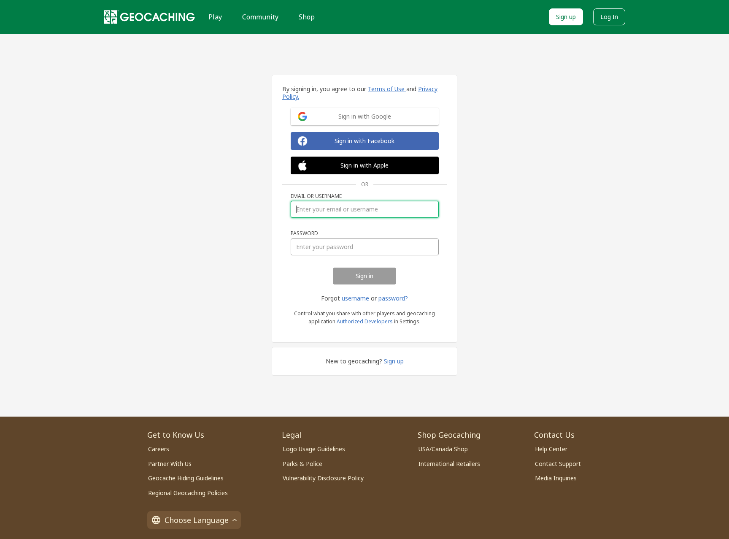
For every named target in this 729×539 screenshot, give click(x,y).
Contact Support (558, 464)
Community (260, 17)
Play (215, 17)
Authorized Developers (365, 321)
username (355, 298)
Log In (609, 17)
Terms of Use (387, 89)
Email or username (316, 196)
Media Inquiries (556, 478)
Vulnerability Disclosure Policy (323, 478)
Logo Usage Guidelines (314, 449)
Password (304, 233)
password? (393, 298)
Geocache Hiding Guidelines (186, 478)
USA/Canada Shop (443, 449)
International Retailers (449, 464)
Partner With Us (170, 464)
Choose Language (197, 520)
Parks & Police (302, 464)
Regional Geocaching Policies (188, 493)
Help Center (551, 449)
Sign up (566, 17)
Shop (307, 17)
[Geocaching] (149, 16)
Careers (158, 449)
